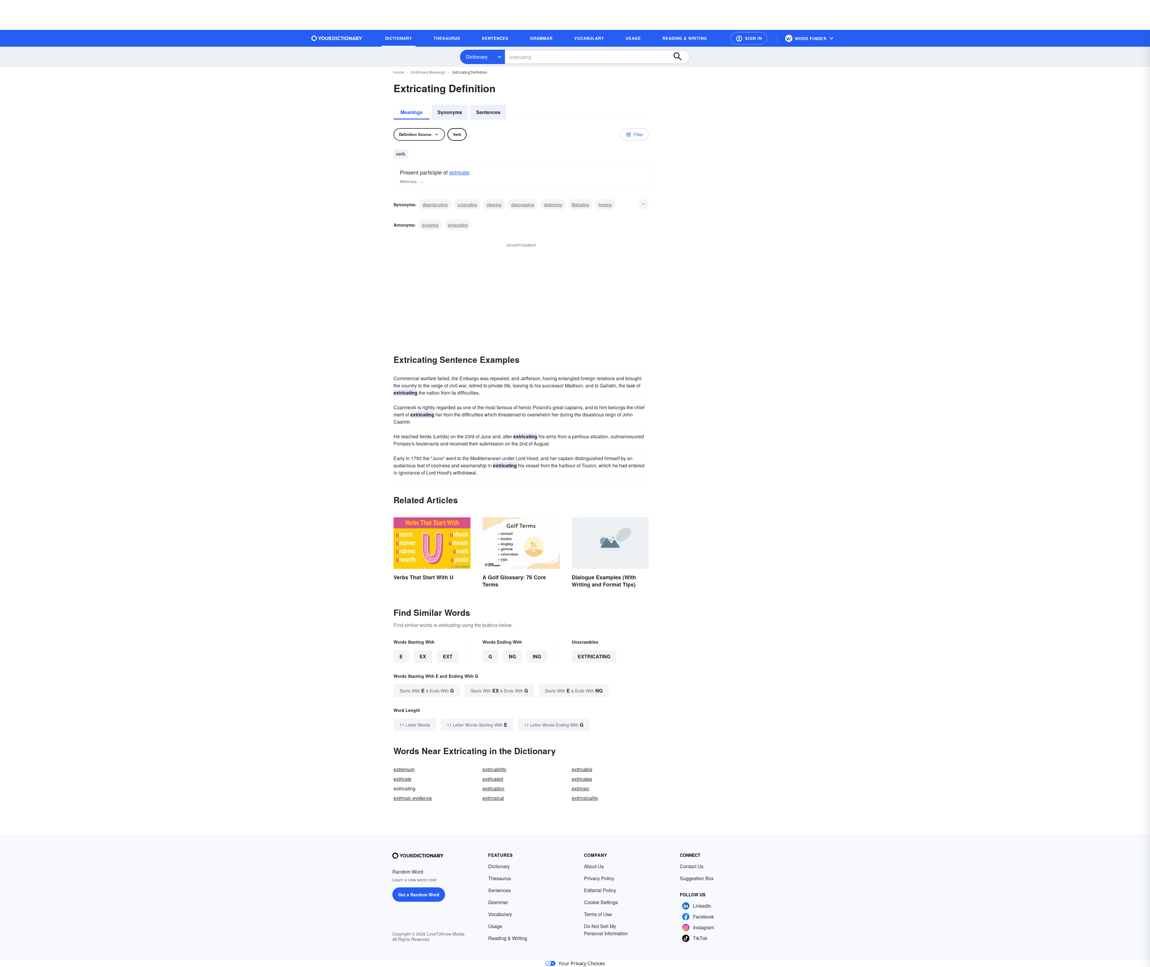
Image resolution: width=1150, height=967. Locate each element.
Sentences (488, 112)
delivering (553, 204)
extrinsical (493, 798)
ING (537, 656)
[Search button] (680, 56)
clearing (494, 204)
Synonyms (450, 112)
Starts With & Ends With (427, 690)
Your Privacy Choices (582, 963)
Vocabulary (500, 914)
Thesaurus (499, 878)
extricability (494, 769)
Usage (495, 926)
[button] (748, 38)
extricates (582, 778)
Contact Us (691, 866)
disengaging (522, 204)
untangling (467, 204)
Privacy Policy (599, 878)
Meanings (411, 112)
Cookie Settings (601, 902)
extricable (582, 769)
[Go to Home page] (336, 38)
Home (399, 72)
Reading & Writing (507, 938)
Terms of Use (598, 914)
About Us (594, 866)
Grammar (498, 902)
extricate (459, 172)
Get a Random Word (418, 895)
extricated (492, 778)
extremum (404, 769)
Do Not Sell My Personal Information (606, 930)
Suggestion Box (697, 878)
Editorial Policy (600, 890)
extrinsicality (585, 798)
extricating (594, 656)
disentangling (435, 204)
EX (423, 656)
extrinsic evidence (413, 798)
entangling (458, 225)
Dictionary (477, 56)
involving (430, 225)
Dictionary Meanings (428, 72)
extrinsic (580, 788)
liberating (580, 204)
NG (512, 656)
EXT (448, 656)
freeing (605, 204)
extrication (493, 788)
